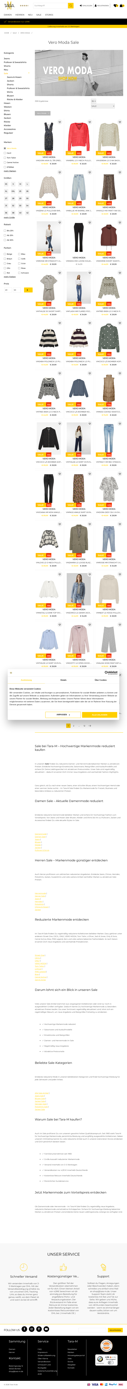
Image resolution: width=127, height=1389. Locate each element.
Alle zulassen (99, 715)
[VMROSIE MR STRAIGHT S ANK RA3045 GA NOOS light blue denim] (109, 539)
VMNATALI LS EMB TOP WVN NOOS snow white (49, 613)
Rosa (23, 268)
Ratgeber (72, 1365)
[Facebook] (24, 1329)
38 (13, 213)
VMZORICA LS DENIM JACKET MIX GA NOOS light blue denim (79, 613)
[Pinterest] (39, 1329)
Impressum (43, 1352)
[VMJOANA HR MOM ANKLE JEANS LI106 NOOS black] (49, 488)
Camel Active (13, 162)
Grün (23, 263)
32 (13, 205)
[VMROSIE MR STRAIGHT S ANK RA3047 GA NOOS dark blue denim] (49, 237)
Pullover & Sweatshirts (15, 62)
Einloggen (87, 6)
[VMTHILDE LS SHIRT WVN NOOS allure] (49, 639)
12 (84, 726)
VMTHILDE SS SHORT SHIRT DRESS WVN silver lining (49, 311)
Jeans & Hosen (14, 77)
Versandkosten (44, 1361)
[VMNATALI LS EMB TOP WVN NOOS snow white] (49, 589)
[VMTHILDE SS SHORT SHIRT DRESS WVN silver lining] (49, 287)
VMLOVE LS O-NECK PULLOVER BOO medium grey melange (49, 562)
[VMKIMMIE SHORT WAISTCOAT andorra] (109, 237)
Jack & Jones (40, 980)
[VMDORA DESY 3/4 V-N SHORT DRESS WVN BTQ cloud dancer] (109, 488)
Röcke (7, 122)
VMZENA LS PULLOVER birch (49, 211)
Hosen (7, 103)
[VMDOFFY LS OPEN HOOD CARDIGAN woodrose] (79, 639)
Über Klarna (43, 1358)
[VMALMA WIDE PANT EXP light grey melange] (109, 639)
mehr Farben (10, 277)
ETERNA (10, 167)
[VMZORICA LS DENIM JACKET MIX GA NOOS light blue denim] (79, 589)
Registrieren (103, 6)
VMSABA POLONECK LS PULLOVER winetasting (79, 361)
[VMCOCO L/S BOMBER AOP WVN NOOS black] (49, 438)
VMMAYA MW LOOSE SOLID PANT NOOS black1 (79, 261)
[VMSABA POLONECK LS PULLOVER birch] (49, 338)
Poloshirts (39, 904)
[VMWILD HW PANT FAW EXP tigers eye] (109, 187)
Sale (38, 15)
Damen (8, 15)
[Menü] (116, 1355)
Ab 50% (10, 240)
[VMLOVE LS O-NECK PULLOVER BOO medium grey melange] (49, 539)
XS (6, 184)
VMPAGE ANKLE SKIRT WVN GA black (79, 512)
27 (6, 198)
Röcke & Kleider (15, 99)
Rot (8, 273)
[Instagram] (31, 1329)
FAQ (40, 1349)
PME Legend (40, 972)
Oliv (8, 268)
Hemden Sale (40, 1104)
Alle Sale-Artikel (41, 1093)
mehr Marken (10, 171)
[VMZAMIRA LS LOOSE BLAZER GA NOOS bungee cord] (79, 539)
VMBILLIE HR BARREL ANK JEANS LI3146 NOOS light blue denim (79, 211)
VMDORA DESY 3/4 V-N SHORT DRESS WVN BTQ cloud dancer (109, 512)
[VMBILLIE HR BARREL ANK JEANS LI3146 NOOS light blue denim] (79, 187)
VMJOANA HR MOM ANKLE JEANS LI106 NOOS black (49, 512)
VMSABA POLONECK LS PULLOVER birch (49, 361)
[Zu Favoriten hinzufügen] (59, 121)
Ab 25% (10, 235)
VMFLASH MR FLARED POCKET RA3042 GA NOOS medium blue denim (79, 311)
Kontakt (71, 1368)
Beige (9, 254)
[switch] (111, 1362)
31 (6, 205)
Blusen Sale (40, 1098)
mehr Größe (9, 217)
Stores (49, 15)
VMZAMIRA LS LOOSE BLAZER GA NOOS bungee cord (79, 562)
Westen (8, 107)
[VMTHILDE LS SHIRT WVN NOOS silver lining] (79, 438)
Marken (71, 1352)
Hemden (38, 901)
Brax (37, 974)
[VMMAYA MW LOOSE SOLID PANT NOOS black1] (79, 237)
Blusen (10, 96)
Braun (9, 259)
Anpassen (62, 715)
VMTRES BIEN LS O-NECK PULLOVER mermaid (109, 311)
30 (27, 198)
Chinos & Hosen (41, 907)
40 (20, 213)
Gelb (23, 259)
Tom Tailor (11, 158)
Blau (23, 254)
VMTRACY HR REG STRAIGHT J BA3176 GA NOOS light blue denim (109, 462)
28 (13, 198)
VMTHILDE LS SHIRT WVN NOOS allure (49, 663)
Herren (19, 15)
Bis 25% (10, 230)
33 (20, 205)
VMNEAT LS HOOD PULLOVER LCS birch (109, 613)
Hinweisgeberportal (76, 1355)
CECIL (37, 958)
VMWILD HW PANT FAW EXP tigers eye (109, 211)
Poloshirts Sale (41, 1107)
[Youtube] (46, 1329)
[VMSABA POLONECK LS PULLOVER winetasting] (79, 338)
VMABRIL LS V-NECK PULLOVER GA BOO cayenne (79, 160)
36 (6, 213)
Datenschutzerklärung (47, 1371)
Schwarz (25, 273)
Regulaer (8, 133)
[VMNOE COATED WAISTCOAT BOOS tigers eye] (109, 388)
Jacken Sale (40, 1101)
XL (6, 191)
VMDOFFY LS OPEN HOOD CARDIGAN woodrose (79, 663)
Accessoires (10, 129)
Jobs (70, 1358)
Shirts (10, 92)
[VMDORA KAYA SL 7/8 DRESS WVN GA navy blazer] (49, 137)
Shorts (7, 66)
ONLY (37, 961)
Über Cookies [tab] (101, 680)
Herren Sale (40, 896)
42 (27, 213)
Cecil (9, 153)
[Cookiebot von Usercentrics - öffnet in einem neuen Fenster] (106, 673)
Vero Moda (11, 148)
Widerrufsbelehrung (46, 1355)
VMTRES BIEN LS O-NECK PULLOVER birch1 (49, 412)
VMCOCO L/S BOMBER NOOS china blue (79, 412)
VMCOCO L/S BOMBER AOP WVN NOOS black (49, 462)
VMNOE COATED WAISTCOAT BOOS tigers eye (109, 412)
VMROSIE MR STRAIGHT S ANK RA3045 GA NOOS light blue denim (109, 562)
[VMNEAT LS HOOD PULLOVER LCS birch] (109, 589)
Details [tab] (64, 680)
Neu (30, 15)
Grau (9, 263)
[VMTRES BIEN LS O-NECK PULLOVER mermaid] (109, 287)
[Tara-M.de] (9, 5)
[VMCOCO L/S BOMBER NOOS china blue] (79, 388)
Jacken (10, 81)
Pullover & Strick (42, 850)
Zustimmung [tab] (26, 680)
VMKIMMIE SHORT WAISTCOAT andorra (109, 261)
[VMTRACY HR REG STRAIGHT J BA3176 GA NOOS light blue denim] (109, 438)
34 (27, 205)
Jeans (7, 58)
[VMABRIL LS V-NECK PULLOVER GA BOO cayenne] (79, 137)
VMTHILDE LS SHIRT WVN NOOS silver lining (79, 462)
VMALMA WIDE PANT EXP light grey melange (109, 663)
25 (20, 191)
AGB (40, 1374)
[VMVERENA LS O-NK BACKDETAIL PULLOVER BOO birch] (109, 137)
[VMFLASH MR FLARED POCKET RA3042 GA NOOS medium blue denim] (79, 287)
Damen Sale (40, 837)
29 (20, 198)
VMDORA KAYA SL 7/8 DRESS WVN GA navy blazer (49, 160)
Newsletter (72, 1349)
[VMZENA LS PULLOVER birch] (49, 187)
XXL (13, 191)
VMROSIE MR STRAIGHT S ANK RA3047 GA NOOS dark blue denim (49, 261)
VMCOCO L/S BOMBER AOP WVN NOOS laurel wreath (109, 361)
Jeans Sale (39, 1096)
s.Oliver (38, 969)
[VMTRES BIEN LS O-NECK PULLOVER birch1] (49, 388)
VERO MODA (40, 963)
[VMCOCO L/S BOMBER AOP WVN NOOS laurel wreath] (109, 338)
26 (27, 191)
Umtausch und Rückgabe (44, 1366)
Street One (39, 955)
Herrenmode (40, 893)
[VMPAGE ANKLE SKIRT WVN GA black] (79, 488)
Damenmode (40, 834)
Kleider (7, 125)
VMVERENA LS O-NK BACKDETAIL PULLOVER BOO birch (109, 160)
